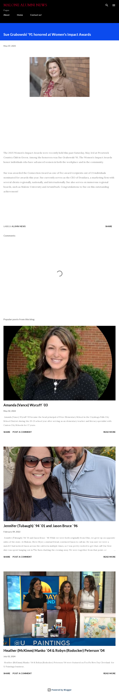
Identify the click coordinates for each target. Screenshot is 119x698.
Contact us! (36, 15)
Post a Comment (22, 432)
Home (20, 15)
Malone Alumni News (25, 5)
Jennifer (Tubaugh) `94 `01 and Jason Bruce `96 (40, 526)
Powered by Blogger (61, 689)
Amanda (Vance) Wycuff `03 (25, 405)
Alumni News (19, 226)
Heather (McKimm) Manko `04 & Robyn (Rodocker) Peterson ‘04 (53, 650)
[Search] (107, 5)
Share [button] (108, 226)
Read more (109, 432)
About (6, 15)
